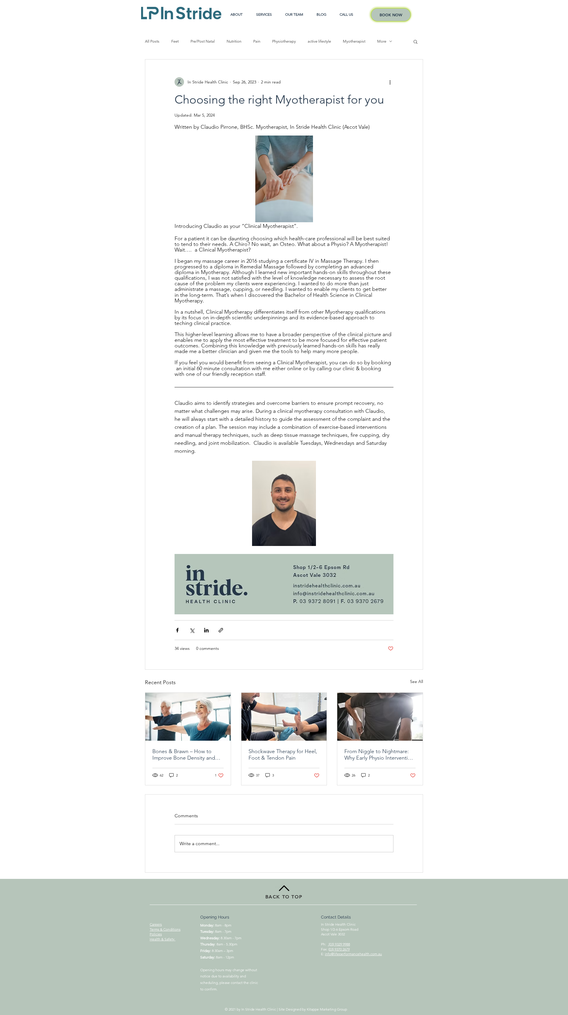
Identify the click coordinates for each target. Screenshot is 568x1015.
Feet (175, 41)
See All (416, 681)
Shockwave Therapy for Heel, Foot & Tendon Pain (282, 754)
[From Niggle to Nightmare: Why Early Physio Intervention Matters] (380, 717)
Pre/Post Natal (203, 41)
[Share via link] (221, 630)
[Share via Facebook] (177, 630)
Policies (156, 934)
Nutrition (234, 41)
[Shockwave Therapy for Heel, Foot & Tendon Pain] (284, 717)
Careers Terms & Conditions (165, 927)
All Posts (152, 41)
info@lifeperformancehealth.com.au (353, 954)
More (381, 41)
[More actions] (389, 82)
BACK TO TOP (284, 897)
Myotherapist (354, 41)
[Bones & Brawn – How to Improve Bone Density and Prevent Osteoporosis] (188, 717)
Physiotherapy (284, 41)
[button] (415, 41)
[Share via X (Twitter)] (192, 630)
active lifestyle (319, 41)
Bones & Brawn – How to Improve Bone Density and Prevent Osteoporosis (183, 754)
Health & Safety (162, 939)
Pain (256, 41)
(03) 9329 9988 (339, 944)
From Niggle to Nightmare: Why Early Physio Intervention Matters (379, 754)
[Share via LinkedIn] (206, 630)
